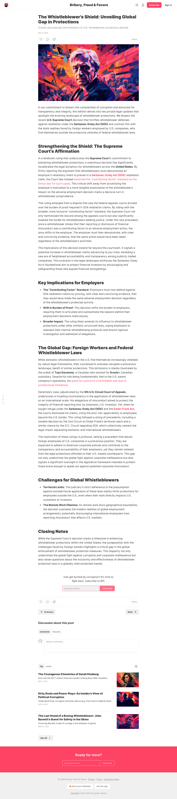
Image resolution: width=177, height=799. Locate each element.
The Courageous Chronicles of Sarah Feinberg (68, 674)
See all (43, 737)
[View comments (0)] (47, 39)
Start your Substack (81, 786)
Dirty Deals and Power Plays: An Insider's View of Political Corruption (70, 695)
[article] (88, 679)
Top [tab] (41, 666)
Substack (75, 793)
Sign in (168, 5)
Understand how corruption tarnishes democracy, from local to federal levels (74, 701)
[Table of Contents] (3, 399)
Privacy (91, 779)
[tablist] (50, 632)
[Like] (41, 39)
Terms (99, 779)
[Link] (34, 148)
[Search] (137, 5)
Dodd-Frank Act (124, 408)
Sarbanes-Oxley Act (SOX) (109, 175)
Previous (48, 611)
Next (130, 611)
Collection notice (111, 779)
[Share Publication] (143, 5)
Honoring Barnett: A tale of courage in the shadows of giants (67, 723)
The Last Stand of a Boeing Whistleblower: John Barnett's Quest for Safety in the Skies (69, 717)
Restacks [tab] (56, 632)
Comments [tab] (45, 632)
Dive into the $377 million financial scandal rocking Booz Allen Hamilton (72, 678)
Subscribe (154, 5)
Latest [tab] (48, 666)
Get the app (102, 786)
